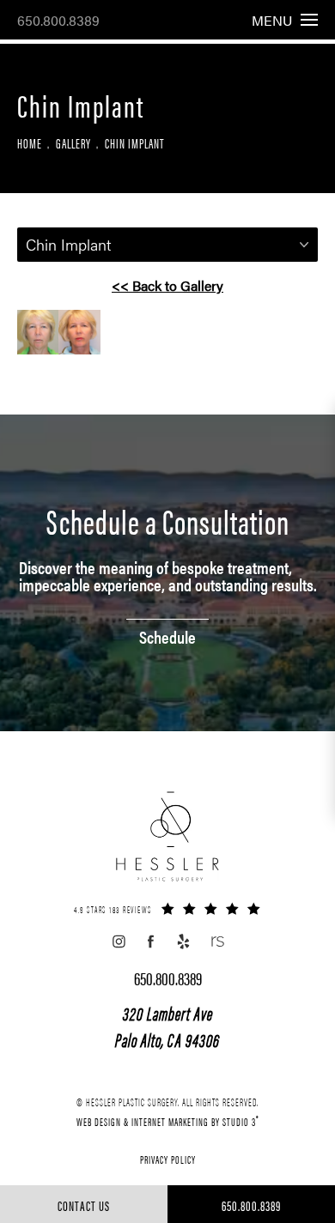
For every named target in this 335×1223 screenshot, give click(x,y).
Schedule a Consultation (167, 521)
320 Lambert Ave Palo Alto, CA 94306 (167, 1025)
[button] (118, 941)
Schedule (167, 634)
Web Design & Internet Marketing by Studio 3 (167, 1120)
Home (29, 143)
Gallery (73, 143)
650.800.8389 (58, 20)
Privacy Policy (168, 1159)
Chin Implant (134, 143)
